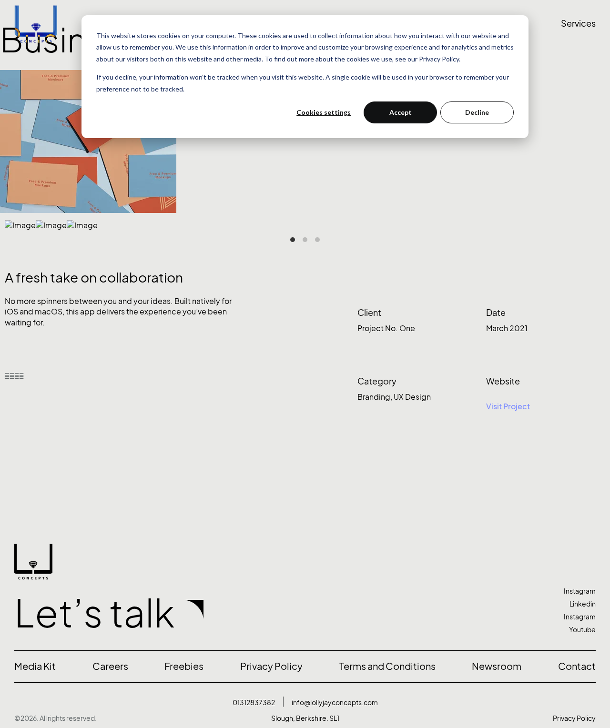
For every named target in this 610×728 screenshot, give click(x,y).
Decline (477, 112)
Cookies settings (323, 112)
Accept (400, 112)
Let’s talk (94, 613)
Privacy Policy (574, 718)
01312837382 (254, 702)
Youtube (582, 630)
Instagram (580, 591)
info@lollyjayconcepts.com (335, 702)
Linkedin (582, 604)
